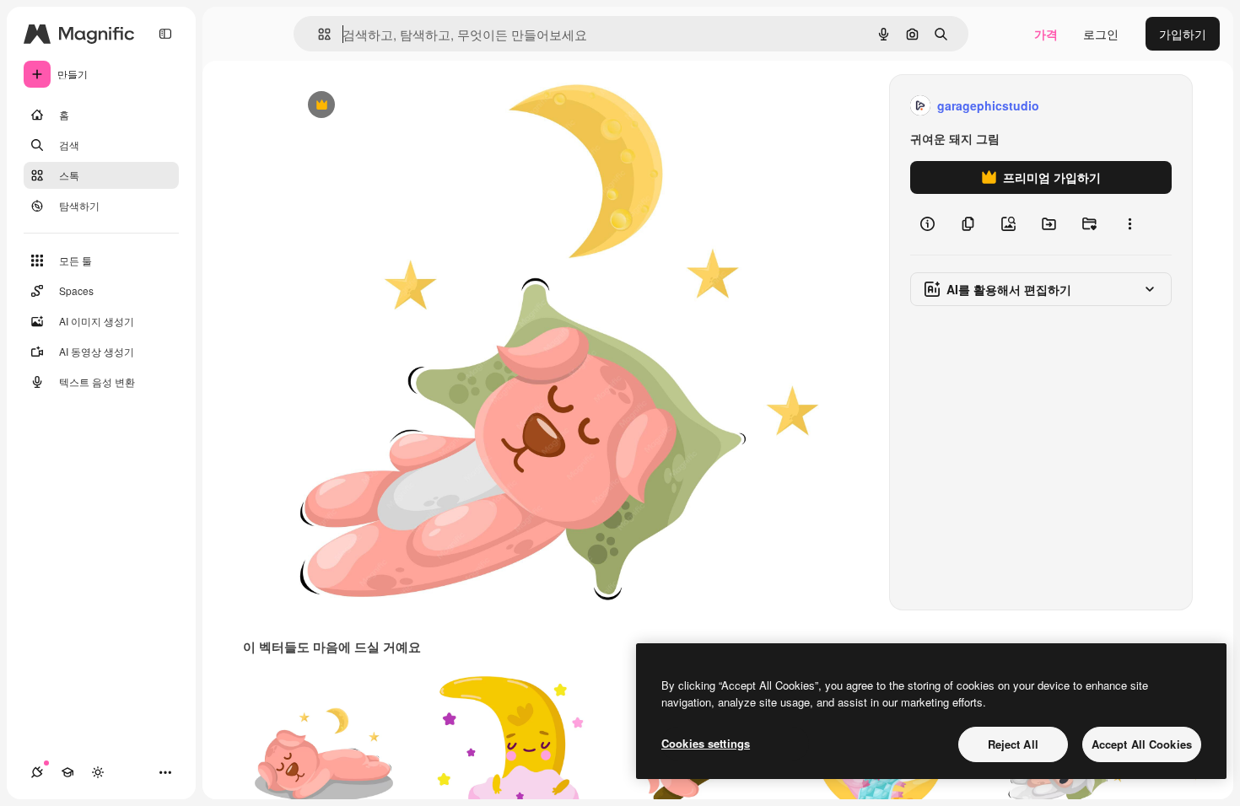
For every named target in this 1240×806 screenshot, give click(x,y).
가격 (1046, 33)
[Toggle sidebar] (165, 33)
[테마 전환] (97, 772)
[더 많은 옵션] (1129, 224)
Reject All (1013, 744)
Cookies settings (705, 743)
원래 (388, 106)
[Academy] (67, 772)
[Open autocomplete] (317, 34)
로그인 (1101, 33)
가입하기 (1182, 33)
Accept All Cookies (1142, 744)
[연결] (37, 772)
